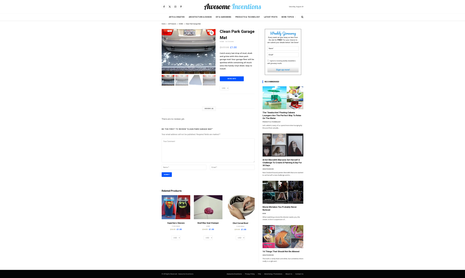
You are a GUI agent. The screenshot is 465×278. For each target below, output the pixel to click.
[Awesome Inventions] (232, 6)
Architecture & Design (200, 17)
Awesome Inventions (234, 274)
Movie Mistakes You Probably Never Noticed (280, 208)
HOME (181, 24)
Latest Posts (270, 17)
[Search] (302, 17)
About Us (288, 274)
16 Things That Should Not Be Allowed (281, 251)
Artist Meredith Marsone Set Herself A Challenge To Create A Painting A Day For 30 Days (282, 163)
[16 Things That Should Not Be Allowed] (283, 236)
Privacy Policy (250, 274)
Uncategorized (268, 169)
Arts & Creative (177, 17)
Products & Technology (247, 17)
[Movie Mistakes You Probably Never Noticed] (283, 192)
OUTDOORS (229, 41)
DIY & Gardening (223, 17)
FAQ (259, 274)
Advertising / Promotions (273, 274)
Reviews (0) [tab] (209, 108)
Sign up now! (283, 69)
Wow (264, 213)
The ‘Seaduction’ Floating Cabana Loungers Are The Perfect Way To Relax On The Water (282, 115)
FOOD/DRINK (176, 226)
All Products (172, 24)
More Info (232, 79)
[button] (211, 33)
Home (164, 24)
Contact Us (299, 274)
